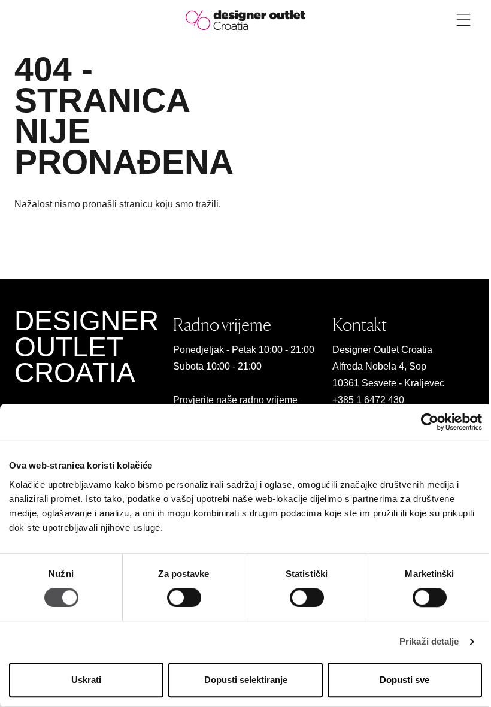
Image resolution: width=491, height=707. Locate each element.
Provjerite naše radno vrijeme (235, 400)
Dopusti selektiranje (245, 680)
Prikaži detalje (429, 642)
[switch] (184, 598)
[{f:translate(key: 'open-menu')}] (463, 20)
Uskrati (86, 680)
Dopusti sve (404, 680)
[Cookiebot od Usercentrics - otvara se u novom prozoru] (429, 422)
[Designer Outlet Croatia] (245, 19)
